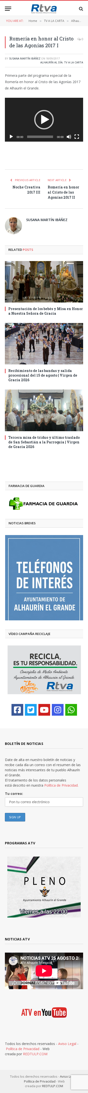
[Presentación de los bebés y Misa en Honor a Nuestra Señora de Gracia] (44, 282)
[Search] (80, 8)
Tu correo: (14, 793)
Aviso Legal (67, 1043)
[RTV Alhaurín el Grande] (44, 9)
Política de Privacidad (22, 1048)
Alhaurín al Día (51, 62)
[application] (44, 120)
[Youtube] (44, 710)
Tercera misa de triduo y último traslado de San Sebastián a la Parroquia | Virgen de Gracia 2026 (44, 442)
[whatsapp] (71, 710)
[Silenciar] (68, 136)
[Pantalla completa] (76, 136)
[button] (44, 119)
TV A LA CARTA (73, 62)
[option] (44, 577)
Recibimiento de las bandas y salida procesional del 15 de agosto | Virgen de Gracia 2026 (42, 375)
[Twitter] (31, 710)
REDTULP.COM (35, 1054)
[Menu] (8, 8)
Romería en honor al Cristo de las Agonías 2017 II (63, 192)
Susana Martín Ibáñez (24, 58)
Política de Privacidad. (61, 785)
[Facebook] (17, 710)
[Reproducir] (11, 136)
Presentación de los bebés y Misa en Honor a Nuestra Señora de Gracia (45, 311)
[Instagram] (58, 710)
